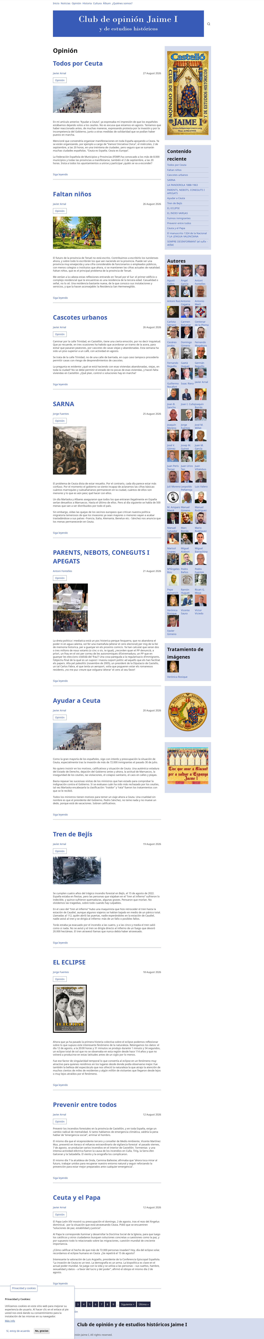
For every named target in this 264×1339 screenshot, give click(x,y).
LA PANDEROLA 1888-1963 (182, 185)
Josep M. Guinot (186, 447)
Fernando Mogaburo (201, 344)
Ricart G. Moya (200, 591)
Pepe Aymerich (172, 591)
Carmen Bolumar (186, 323)
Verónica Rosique (172, 612)
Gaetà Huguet (185, 364)
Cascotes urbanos (177, 175)
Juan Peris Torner (173, 467)
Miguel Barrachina (201, 550)
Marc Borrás (185, 529)
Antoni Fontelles (62, 571)
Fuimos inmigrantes (179, 218)
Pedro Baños (184, 570)
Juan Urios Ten (187, 467)
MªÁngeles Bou (173, 570)
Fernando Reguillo (172, 364)
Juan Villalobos (200, 467)
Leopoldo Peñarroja (186, 488)
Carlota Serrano (171, 323)
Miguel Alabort (185, 550)
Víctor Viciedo (199, 612)
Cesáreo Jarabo (172, 344)
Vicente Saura (185, 612)
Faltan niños (174, 170)
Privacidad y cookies (24, 1288)
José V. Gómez (171, 447)
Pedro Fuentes (199, 570)
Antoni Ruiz (174, 301)
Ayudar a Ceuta (176, 198)
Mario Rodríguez (201, 529)
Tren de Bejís (174, 203)
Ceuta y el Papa (176, 228)
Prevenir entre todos (179, 223)
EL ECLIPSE (173, 208)
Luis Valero (201, 486)
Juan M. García (199, 447)
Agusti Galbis (171, 282)
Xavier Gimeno (171, 632)
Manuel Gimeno (185, 508)
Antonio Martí (199, 302)
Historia (87, 3)
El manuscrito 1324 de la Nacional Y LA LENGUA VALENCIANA (187, 235)
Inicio (56, 3)
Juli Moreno (174, 486)
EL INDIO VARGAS (177, 213)
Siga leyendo (60, 174)
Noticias (65, 3)
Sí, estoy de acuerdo (18, 1331)
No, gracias (41, 1331)
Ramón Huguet (185, 591)
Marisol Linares (171, 550)
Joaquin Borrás (199, 405)
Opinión (76, 3)
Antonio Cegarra (185, 302)
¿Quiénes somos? (122, 3)
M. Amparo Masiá (173, 508)
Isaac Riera (187, 383)
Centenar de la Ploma (202, 323)
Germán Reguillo (199, 364)
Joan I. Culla (188, 404)
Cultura (97, 3)
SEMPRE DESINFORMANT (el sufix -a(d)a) (187, 243)
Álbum (107, 3)
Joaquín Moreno (171, 426)
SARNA (171, 180)
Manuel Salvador (172, 529)
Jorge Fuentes (61, 413)
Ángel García (184, 282)
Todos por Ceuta (176, 164)
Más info (10, 1320)
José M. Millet (199, 426)
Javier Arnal (59, 73)
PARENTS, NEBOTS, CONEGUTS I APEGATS (186, 191)
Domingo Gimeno (186, 344)
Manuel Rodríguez (201, 508)
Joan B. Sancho (171, 405)
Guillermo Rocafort (173, 385)
